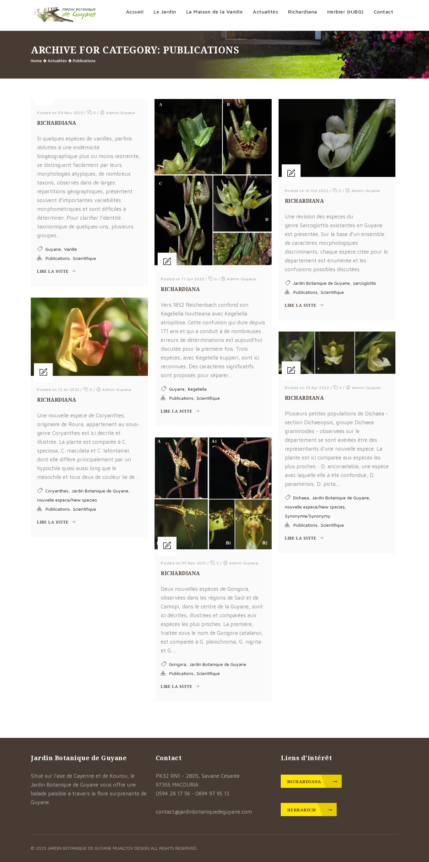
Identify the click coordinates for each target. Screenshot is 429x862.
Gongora (177, 664)
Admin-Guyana (120, 112)
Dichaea (301, 497)
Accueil (135, 11)
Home (36, 60)
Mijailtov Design (132, 848)
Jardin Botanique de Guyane (321, 283)
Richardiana (56, 122)
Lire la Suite (53, 271)
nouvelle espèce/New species (67, 499)
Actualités (265, 11)
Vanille (70, 249)
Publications (84, 60)
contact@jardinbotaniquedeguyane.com (204, 812)
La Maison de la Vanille (214, 11)
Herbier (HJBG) (345, 11)
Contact (384, 11)
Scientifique (84, 258)
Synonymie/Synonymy (307, 516)
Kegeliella (197, 389)
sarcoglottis (364, 283)
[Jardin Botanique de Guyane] (64, 15)
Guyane (53, 249)
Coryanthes (56, 490)
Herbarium (302, 810)
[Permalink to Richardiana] (213, 263)
